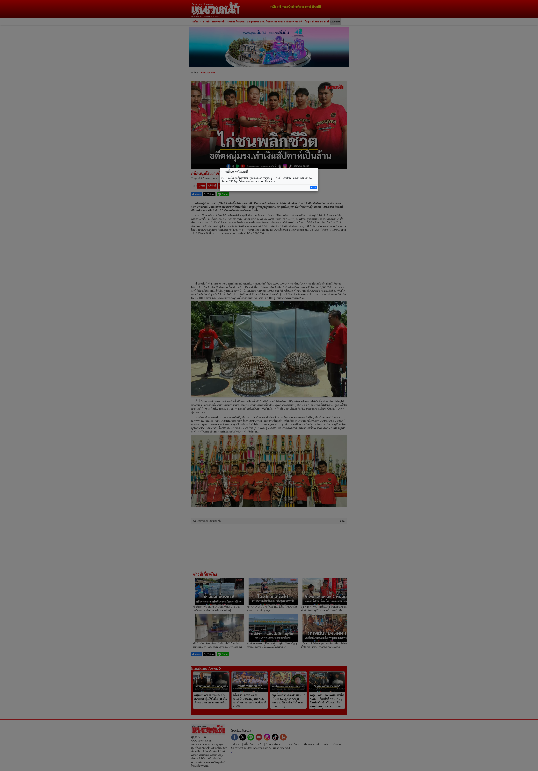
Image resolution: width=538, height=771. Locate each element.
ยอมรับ (313, 187)
